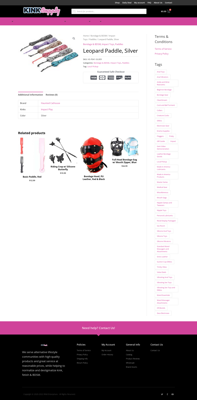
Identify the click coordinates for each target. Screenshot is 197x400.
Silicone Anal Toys (164, 231)
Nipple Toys (161, 210)
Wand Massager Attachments (163, 301)
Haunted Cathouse (50, 103)
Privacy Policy (161, 53)
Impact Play (47, 109)
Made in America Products (163, 175)
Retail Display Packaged (166, 221)
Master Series (162, 182)
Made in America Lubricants (163, 168)
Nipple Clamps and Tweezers (164, 203)
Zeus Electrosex (163, 313)
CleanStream (162, 100)
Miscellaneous (162, 192)
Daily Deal (126, 2)
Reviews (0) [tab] (51, 94)
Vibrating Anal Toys (164, 277)
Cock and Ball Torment (166, 105)
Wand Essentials (163, 295)
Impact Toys (108, 44)
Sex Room (161, 226)
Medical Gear (162, 187)
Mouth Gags (162, 197)
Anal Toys (161, 72)
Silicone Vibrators (164, 241)
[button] (8, 21)
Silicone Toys (162, 236)
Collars (159, 110)
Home (86, 35)
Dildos (159, 120)
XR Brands (161, 308)
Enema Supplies (163, 131)
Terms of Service (163, 48)
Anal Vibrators (162, 77)
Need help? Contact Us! (98, 328)
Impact (173, 141)
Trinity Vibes (162, 267)
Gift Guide (161, 141)
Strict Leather (162, 256)
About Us (158, 2)
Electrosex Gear (163, 126)
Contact (168, 2)
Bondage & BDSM (99, 35)
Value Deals (161, 272)
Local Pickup (92, 66)
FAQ (149, 2)
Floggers (160, 136)
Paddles (92, 39)
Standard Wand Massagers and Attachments (163, 249)
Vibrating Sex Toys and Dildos (166, 288)
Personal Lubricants (165, 215)
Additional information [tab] (30, 94)
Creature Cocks (163, 115)
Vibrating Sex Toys (164, 282)
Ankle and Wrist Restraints (163, 83)
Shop (117, 2)
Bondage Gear (162, 95)
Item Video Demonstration (163, 147)
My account (139, 2)
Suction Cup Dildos (164, 262)
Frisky (171, 136)
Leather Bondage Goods (164, 155)
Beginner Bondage (164, 89)
